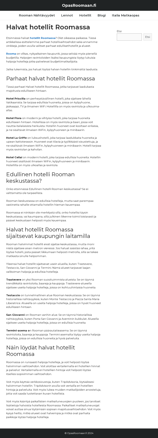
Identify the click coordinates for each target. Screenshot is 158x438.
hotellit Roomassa (43, 38)
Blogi (102, 15)
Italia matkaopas (125, 15)
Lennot (67, 15)
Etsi (119, 31)
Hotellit (85, 15)
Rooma (11, 53)
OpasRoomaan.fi (79, 5)
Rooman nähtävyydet (37, 15)
